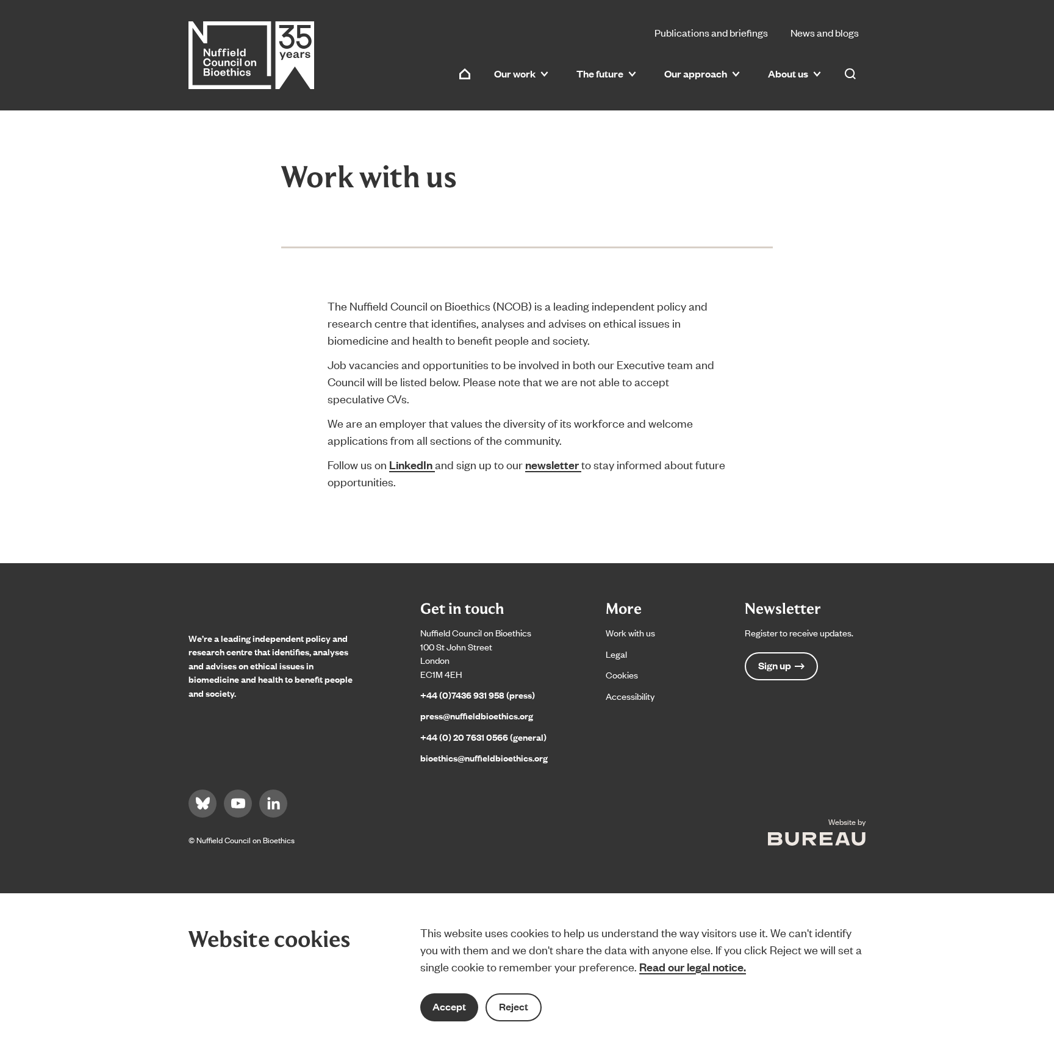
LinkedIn (412, 464)
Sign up (774, 665)
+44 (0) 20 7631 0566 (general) (483, 736)
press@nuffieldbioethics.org (476, 715)
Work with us (630, 632)
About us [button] (788, 74)
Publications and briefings (711, 32)
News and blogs (824, 32)
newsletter (553, 464)
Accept (449, 1006)
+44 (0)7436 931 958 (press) (477, 694)
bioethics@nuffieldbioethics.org (484, 757)
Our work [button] (515, 74)
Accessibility (630, 695)
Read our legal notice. (692, 966)
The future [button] (599, 74)
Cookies (622, 674)
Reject (513, 1006)
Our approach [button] (695, 74)
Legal (616, 653)
